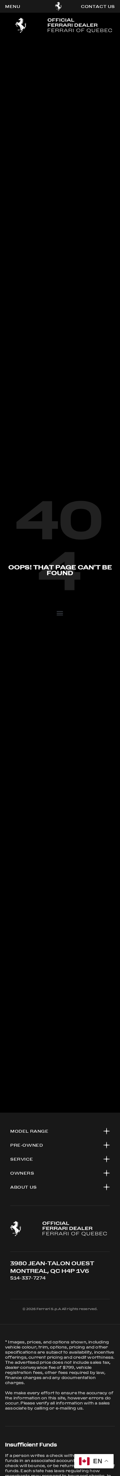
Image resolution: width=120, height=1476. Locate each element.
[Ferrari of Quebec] (58, 6)
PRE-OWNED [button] (26, 1145)
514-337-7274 (27, 1277)
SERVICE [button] (21, 1159)
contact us (98, 6)
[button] (60, 613)
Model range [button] (29, 1131)
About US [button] (23, 1187)
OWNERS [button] (22, 1173)
